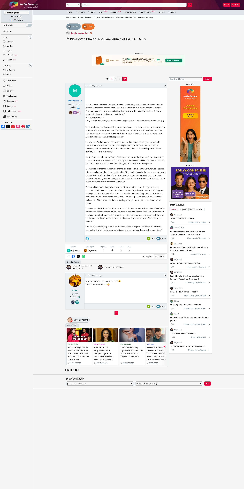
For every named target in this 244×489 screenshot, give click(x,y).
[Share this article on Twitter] (78, 256)
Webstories (145, 12)
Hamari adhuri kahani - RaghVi (184, 291)
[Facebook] (3, 126)
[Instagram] (18, 126)
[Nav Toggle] (4, 4)
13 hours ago (190, 283)
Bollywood (178, 215)
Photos (172, 12)
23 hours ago (193, 350)
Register (235, 5)
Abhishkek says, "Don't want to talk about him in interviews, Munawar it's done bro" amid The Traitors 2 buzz (78, 353)
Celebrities (11, 81)
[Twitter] (8, 126)
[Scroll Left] (68, 267)
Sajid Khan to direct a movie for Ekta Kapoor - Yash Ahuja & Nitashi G (187, 277)
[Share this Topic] (68, 256)
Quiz (101, 12)
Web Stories (12, 111)
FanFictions (130, 12)
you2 (204, 337)
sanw (204, 254)
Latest (174, 209)
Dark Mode (8, 25)
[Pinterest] (23, 126)
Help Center (12, 116)
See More (7, 74)
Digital (9, 50)
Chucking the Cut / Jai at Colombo (185, 304)
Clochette (202, 267)
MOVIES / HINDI (99, 344)
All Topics (11, 70)
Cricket (176, 301)
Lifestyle (10, 55)
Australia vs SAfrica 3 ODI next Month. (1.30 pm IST (189, 319)
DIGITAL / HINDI (73, 344)
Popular (183, 209)
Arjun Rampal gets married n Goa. (185, 263)
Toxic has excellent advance (182, 333)
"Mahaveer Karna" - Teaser (182, 218)
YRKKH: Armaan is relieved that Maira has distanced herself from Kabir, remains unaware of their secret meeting (157, 353)
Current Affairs (179, 228)
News (5, 37)
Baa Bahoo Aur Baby (80, 33)
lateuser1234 (201, 295)
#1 (165, 86)
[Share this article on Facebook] (73, 256)
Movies (10, 46)
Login (226, 5)
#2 (165, 275)
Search (207, 79)
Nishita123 (202, 283)
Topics (92, 12)
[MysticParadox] (69, 250)
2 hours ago (193, 222)
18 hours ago (191, 267)
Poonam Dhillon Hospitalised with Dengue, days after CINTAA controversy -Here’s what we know (103, 353)
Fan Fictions (12, 96)
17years (75, 250)
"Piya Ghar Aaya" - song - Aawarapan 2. (188, 346)
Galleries (10, 91)
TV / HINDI (150, 344)
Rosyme (203, 222)
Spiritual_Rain (201, 308)
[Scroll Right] (164, 267)
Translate (18, 20)
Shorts (10, 106)
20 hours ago (189, 295)
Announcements (196, 209)
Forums (7, 65)
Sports (9, 60)
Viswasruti (202, 238)
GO (190, 5)
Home (9, 31)
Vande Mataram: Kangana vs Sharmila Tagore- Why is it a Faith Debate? (187, 232)
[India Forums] (23, 5)
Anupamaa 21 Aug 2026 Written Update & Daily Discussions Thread (189, 248)
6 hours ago (191, 238)
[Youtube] (13, 126)
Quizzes (10, 101)
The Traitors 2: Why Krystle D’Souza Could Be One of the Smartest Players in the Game (131, 352)
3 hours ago (195, 337)
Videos (10, 86)
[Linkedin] (28, 126)
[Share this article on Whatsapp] (83, 256)
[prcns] (85, 250)
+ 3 (79, 112)
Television (11, 41)
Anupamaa (178, 243)
